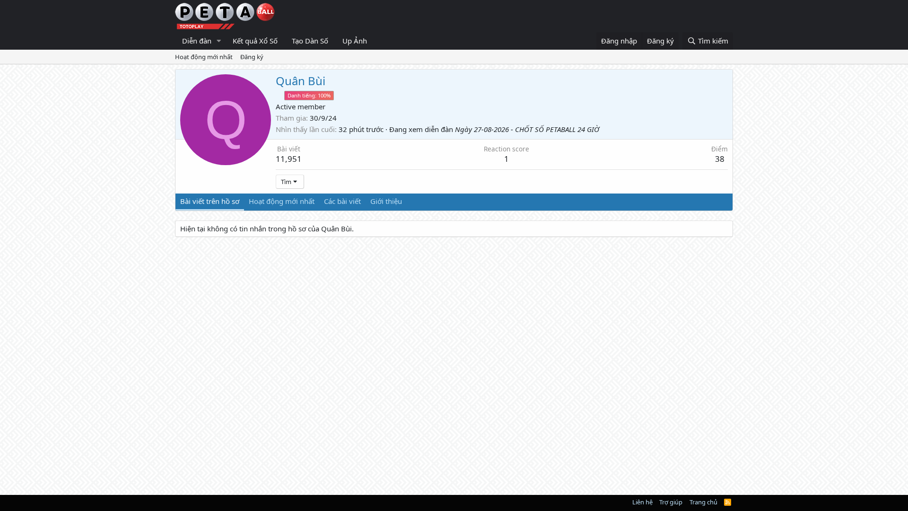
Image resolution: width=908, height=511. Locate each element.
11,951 (289, 158)
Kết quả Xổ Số (255, 40)
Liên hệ (642, 502)
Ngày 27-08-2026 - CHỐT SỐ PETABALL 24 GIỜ (527, 129)
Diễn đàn (196, 40)
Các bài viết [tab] (342, 201)
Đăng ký (251, 57)
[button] (219, 41)
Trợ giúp (670, 502)
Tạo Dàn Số (310, 40)
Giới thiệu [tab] (386, 201)
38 (720, 158)
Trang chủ (703, 502)
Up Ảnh (354, 40)
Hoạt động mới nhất (204, 57)
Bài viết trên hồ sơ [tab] (209, 201)
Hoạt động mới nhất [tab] (281, 201)
